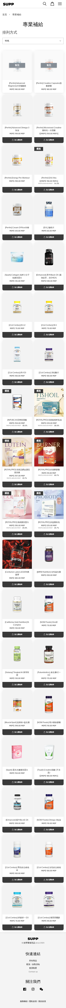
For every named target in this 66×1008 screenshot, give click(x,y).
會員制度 (33, 968)
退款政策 (42, 1001)
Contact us (33, 972)
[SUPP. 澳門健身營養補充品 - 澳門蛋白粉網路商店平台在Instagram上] (33, 991)
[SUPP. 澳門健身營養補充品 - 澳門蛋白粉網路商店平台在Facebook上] (24, 991)
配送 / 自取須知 (33, 964)
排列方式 (9, 32)
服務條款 (24, 1001)
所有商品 (33, 961)
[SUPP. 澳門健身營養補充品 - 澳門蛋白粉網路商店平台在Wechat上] (41, 991)
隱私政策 (33, 1001)
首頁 (4, 14)
